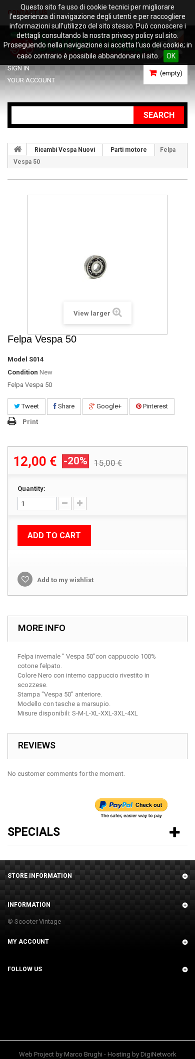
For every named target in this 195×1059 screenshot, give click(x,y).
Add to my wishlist (65, 580)
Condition (23, 372)
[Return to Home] (17, 149)
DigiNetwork (158, 1054)
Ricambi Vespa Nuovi (64, 149)
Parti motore (128, 149)
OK (171, 56)
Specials (34, 832)
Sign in (19, 68)
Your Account (31, 80)
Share (65, 406)
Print (30, 421)
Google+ (108, 406)
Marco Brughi (83, 1054)
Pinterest (155, 406)
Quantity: (32, 488)
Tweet (29, 406)
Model (18, 359)
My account (28, 941)
